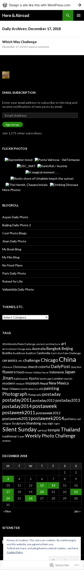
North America (29, 388)
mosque (20, 383)
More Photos (11, 190)
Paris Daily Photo (14, 273)
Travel (20, 436)
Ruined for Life (12, 281)
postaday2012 (43, 400)
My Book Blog (11, 249)
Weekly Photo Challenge (50, 435)
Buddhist (31, 353)
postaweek (44, 406)
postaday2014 (17, 406)
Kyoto (34, 378)
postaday (51, 394)
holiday (37, 372)
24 (8, 498)
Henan (28, 372)
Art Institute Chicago (13, 348)
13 (42, 485)
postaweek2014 (47, 418)
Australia (39, 349)
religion (6, 423)
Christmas (20, 367)
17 (8, 492)
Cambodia (43, 353)
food (20, 372)
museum (32, 383)
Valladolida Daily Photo (18, 289)
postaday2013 (67, 400)
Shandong (33, 423)
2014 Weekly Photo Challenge (19, 344)
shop (44, 423)
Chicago (49, 360)
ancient (40, 344)
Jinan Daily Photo (14, 241)
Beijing (67, 348)
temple (54, 429)
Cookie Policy (15, 552)
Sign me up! (12, 124)
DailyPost (60, 366)
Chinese (7, 367)
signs (57, 423)
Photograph (14, 394)
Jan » (77, 511)
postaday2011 (17, 400)
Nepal (44, 383)
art (63, 343)
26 (30, 498)
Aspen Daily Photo (15, 217)
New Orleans (11, 389)
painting (51, 388)
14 (53, 485)
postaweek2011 (18, 412)
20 (42, 492)
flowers (9, 371)
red (78, 419)
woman (6, 440)
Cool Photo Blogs (14, 233)
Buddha (7, 353)
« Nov (7, 511)
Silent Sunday (19, 429)
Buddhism (19, 353)
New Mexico (59, 383)
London (57, 378)
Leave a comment (38, 46)
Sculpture (19, 423)
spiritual (42, 430)
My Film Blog (10, 257)
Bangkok (53, 348)
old (41, 389)
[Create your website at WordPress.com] (42, 5)
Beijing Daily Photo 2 (16, 225)
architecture (53, 344)
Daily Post (76, 367)
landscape (46, 378)
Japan (70, 371)
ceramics (9, 360)
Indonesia (56, 372)
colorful (44, 367)
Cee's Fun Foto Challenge (66, 353)
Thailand (70, 429)
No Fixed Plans (12, 265)
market (68, 378)
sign (50, 423)
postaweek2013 (16, 418)
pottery (70, 419)
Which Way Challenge (19, 42)
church (33, 367)
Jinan (7, 378)
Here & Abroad (15, 15)
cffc (20, 360)
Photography (35, 394)
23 (76, 492)
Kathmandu (21, 378)
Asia (28, 349)
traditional (9, 436)
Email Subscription (19, 92)
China (67, 359)
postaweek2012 (48, 413)
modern (8, 383)
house (45, 372)
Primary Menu (78, 15)
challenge (31, 360)
